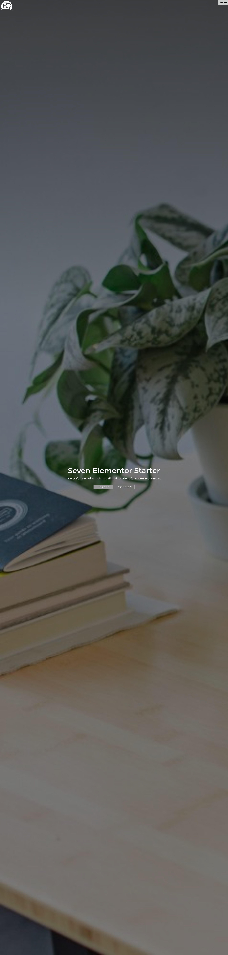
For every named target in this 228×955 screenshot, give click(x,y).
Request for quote (124, 487)
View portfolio (103, 487)
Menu (221, 2)
